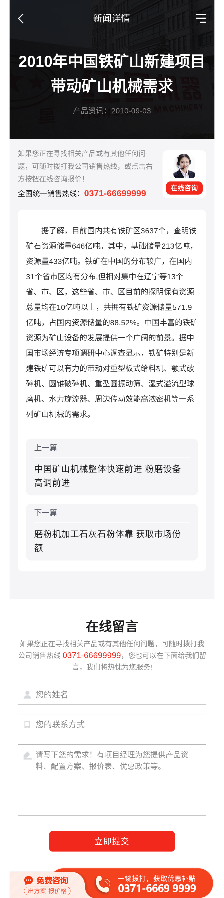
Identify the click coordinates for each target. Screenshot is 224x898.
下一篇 (107, 531)
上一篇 (107, 466)
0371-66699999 (115, 193)
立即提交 (112, 841)
